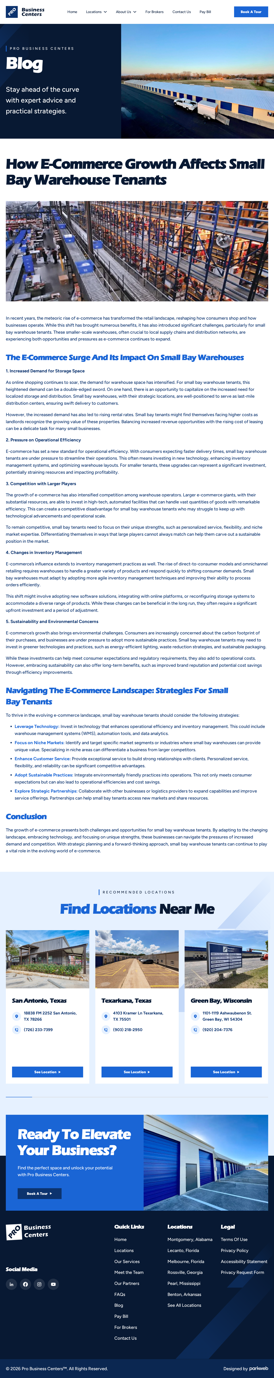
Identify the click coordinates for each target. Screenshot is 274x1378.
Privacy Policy (235, 1250)
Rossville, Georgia (185, 1272)
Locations (93, 12)
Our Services (127, 1261)
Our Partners (126, 1283)
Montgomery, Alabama (189, 1239)
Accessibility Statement (244, 1261)
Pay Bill (205, 12)
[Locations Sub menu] (105, 12)
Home (72, 12)
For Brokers (154, 12)
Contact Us (182, 12)
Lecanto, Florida (183, 1250)
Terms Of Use (234, 1239)
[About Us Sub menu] (135, 12)
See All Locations (184, 1305)
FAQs (119, 1294)
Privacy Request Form (242, 1272)
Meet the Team (129, 1272)
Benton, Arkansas (184, 1294)
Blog (118, 1305)
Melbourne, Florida (185, 1261)
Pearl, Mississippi (183, 1283)
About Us (123, 12)
